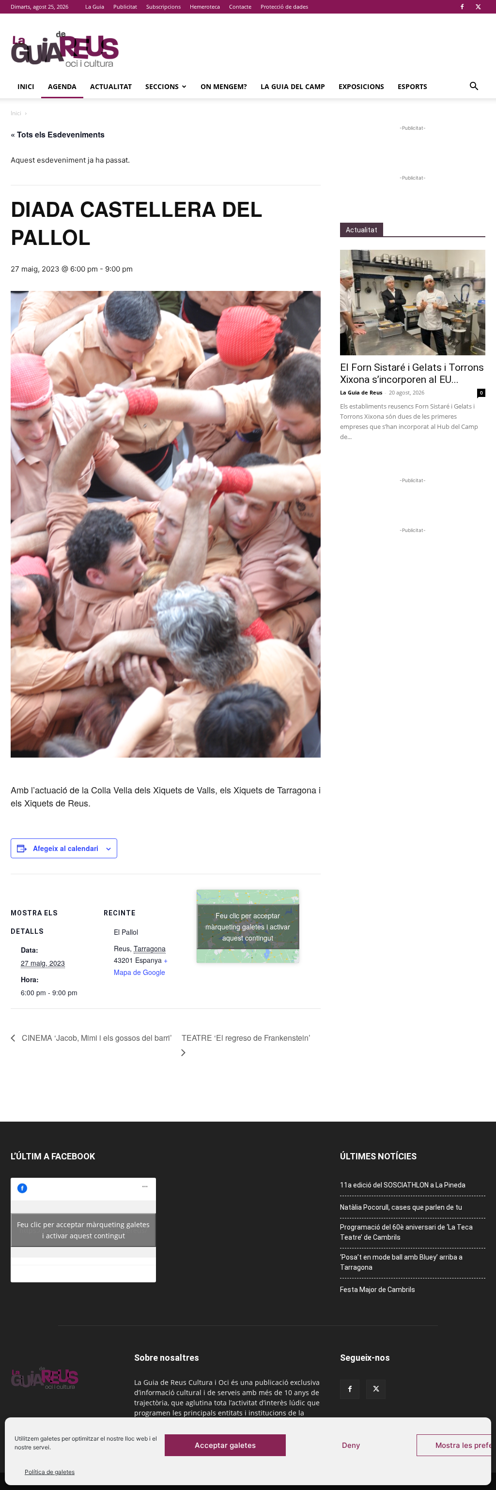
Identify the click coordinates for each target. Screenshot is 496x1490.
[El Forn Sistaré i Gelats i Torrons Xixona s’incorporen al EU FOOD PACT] (412, 302)
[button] (473, 87)
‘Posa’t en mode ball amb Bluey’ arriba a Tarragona (401, 1262)
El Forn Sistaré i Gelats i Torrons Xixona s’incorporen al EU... (412, 373)
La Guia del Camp (293, 86)
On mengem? (224, 86)
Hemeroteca (205, 6)
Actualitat (111, 86)
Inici (25, 86)
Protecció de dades (284, 6)
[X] (478, 7)
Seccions (162, 86)
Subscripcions (163, 6)
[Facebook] (462, 7)
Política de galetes (50, 1471)
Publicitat (125, 6)
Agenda (62, 86)
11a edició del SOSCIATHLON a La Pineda (402, 1185)
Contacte (240, 6)
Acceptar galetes (225, 1445)
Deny (351, 1445)
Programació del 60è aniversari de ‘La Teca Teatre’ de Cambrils (406, 1232)
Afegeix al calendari (65, 848)
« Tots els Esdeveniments (58, 134)
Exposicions (361, 86)
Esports (412, 86)
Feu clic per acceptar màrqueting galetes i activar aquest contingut (247, 926)
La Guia (94, 6)
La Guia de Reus (361, 392)
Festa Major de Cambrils (377, 1289)
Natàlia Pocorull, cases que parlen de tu (401, 1207)
